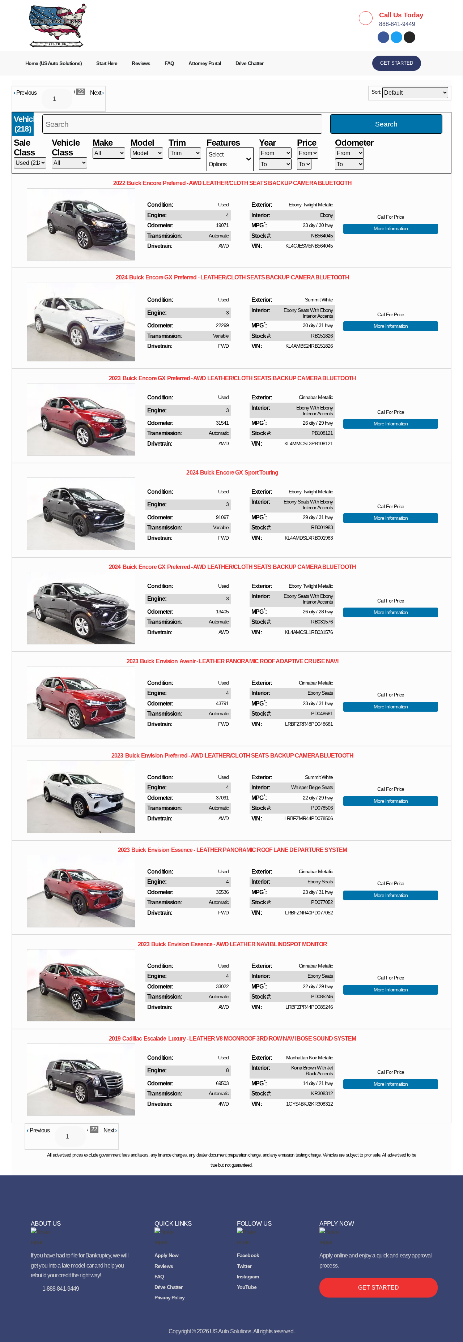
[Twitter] (396, 37)
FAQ (169, 63)
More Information (391, 228)
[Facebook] (383, 37)
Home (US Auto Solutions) (53, 63)
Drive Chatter (249, 63)
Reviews (141, 63)
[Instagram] (409, 37)
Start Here (106, 63)
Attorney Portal (204, 63)
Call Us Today (401, 15)
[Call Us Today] (366, 18)
